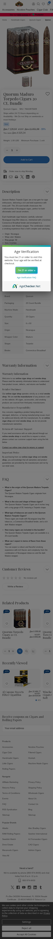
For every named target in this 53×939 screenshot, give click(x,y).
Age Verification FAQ (26, 277)
